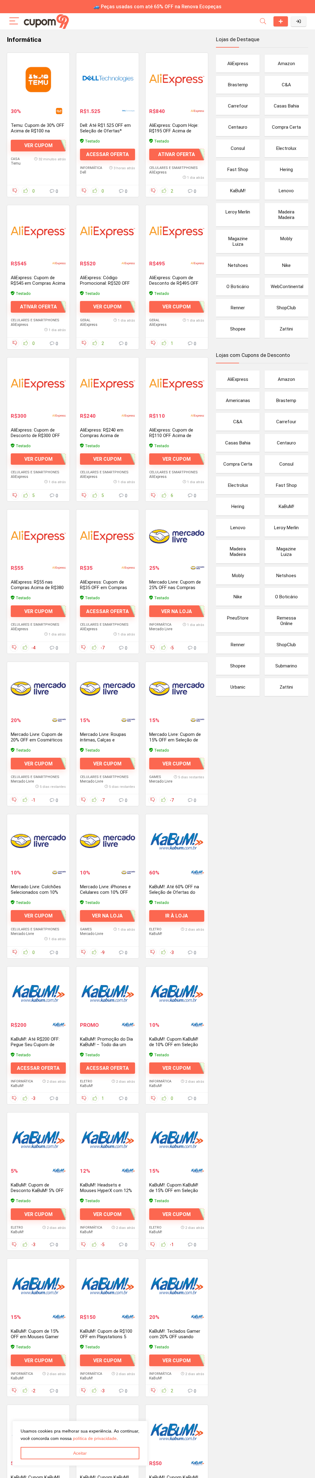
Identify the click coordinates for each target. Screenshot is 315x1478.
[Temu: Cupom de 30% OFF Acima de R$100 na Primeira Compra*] (38, 80)
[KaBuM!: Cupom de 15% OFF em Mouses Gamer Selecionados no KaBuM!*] (38, 1285)
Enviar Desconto (280, 21)
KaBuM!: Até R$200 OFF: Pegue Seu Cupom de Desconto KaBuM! (35, 1044)
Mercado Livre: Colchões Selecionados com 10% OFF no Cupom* (36, 892)
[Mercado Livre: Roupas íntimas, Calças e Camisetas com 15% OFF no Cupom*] (107, 689)
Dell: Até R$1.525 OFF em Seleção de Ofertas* (105, 128)
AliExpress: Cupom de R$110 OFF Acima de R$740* (171, 435)
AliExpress (158, 172)
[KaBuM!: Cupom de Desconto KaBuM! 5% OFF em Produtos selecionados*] (38, 1139)
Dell (83, 172)
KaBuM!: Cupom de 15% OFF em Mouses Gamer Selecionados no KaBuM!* (37, 1336)
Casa (15, 159)
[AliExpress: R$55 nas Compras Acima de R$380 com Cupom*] (38, 536)
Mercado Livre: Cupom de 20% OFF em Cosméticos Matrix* (36, 740)
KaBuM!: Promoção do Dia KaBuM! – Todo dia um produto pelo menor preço (107, 1044)
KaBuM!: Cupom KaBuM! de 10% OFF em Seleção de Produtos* (173, 1044)
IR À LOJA (176, 916)
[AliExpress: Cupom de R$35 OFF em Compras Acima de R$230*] (107, 536)
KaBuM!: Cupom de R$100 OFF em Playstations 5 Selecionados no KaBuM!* (106, 1336)
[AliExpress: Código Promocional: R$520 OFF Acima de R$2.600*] (107, 232)
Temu (16, 163)
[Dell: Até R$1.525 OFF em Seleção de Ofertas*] (107, 80)
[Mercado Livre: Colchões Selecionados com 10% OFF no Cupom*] (38, 841)
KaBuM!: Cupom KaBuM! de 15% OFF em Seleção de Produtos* (173, 1190)
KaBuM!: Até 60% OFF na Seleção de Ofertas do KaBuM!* (174, 892)
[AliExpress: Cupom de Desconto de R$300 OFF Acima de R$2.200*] (38, 384)
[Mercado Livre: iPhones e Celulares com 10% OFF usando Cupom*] (107, 841)
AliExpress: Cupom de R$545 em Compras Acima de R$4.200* (38, 283)
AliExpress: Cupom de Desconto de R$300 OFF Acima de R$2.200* (35, 435)
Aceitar (80, 1453)
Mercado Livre (160, 629)
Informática (91, 168)
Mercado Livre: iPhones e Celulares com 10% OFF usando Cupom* (105, 892)
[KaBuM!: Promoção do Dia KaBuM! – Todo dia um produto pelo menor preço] (107, 993)
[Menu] (14, 21)
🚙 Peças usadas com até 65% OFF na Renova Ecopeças (157, 7)
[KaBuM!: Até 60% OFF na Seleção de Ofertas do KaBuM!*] (176, 841)
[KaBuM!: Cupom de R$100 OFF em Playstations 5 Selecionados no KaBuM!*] (107, 1285)
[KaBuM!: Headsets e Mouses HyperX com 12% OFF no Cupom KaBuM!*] (107, 1139)
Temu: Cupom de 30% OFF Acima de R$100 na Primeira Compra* (37, 131)
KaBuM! (155, 934)
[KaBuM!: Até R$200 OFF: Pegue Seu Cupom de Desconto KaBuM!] (38, 993)
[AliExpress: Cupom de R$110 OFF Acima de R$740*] (176, 384)
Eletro (155, 929)
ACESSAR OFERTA (107, 154)
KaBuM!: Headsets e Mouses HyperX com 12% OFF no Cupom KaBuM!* (106, 1190)
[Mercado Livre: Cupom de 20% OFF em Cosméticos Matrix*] (38, 689)
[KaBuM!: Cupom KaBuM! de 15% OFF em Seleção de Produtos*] (176, 1139)
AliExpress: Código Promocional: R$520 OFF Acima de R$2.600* (105, 283)
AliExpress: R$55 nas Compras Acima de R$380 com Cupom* (37, 587)
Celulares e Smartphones (173, 168)
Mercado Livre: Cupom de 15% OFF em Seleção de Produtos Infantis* (175, 740)
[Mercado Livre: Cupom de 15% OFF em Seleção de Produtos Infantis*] (176, 689)
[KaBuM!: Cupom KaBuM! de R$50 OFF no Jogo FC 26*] (176, 1432)
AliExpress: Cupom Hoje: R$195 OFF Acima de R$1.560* (173, 131)
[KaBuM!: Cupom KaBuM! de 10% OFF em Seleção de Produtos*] (176, 993)
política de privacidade (95, 1438)
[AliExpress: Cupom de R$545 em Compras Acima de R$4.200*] (38, 232)
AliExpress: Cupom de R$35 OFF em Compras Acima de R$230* (103, 587)
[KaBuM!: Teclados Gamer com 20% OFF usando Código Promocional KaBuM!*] (176, 1285)
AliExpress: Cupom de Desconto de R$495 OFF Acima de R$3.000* (173, 283)
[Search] (263, 21)
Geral (85, 320)
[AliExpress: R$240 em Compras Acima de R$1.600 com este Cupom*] (107, 384)
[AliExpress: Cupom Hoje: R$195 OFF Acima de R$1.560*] (176, 80)
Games (155, 777)
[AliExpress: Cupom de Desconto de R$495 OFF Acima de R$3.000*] (176, 232)
